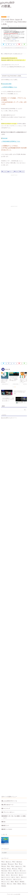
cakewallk (4, 171)
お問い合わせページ (8, 804)
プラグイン (24, 877)
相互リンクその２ (7, 829)
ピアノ (19, 877)
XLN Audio (15, 868)
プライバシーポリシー (8, 812)
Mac (9, 866)
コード (9, 875)
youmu (21, 868)
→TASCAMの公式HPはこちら (10, 141)
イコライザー (23, 870)
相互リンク (6, 825)
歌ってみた (10, 883)
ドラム (14, 877)
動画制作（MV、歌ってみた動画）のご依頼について (14, 817)
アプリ (11, 870)
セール (21, 875)
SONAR (16, 171)
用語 (15, 883)
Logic (21, 864)
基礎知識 (22, 881)
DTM (14, 861)
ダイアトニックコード (6, 877)
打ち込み (4, 883)
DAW (3, 861)
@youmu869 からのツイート (9, 417)
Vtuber (9, 868)
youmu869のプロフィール (10, 801)
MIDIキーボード (19, 866)
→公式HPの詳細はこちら (9, 87)
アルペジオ (16, 870)
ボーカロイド (10, 879)
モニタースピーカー (18, 879)
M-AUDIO (4, 866)
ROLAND (4, 868)
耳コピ (25, 883)
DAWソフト (4, 16)
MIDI (13, 866)
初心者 (17, 881)
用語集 (20, 883)
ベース (4, 879)
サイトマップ (6, 808)
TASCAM (22, 171)
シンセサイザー (15, 875)
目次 (4, 821)
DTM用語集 (4, 864)
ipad (17, 864)
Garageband (11, 864)
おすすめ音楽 (5, 870)
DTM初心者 (20, 861)
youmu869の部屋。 (7, 4)
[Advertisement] (21, 7)
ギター (4, 875)
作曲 (13, 881)
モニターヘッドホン (6, 881)
